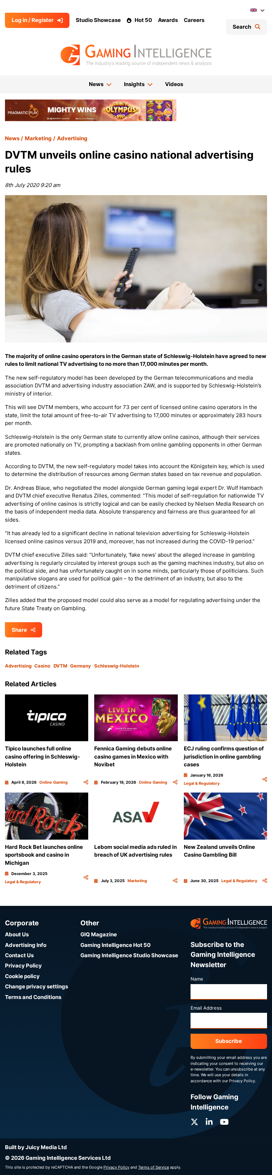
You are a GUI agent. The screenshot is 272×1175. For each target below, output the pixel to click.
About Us (17, 934)
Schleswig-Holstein (116, 666)
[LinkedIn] (209, 1122)
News (12, 138)
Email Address (206, 1008)
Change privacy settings (36, 986)
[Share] (86, 782)
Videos (174, 84)
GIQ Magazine (98, 934)
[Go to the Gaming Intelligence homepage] (136, 55)
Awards (168, 20)
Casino (42, 666)
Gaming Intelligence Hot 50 (115, 945)
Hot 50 (143, 20)
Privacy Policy (23, 965)
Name (197, 979)
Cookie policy (22, 976)
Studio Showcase (98, 20)
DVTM (60, 666)
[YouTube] (224, 1122)
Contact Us (19, 955)
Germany (80, 666)
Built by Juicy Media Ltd (36, 1147)
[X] (194, 1122)
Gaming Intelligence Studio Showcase (129, 955)
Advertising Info (25, 945)
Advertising (72, 138)
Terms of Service (153, 1167)
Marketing (38, 138)
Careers (194, 20)
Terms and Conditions (33, 997)
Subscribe (228, 1041)
